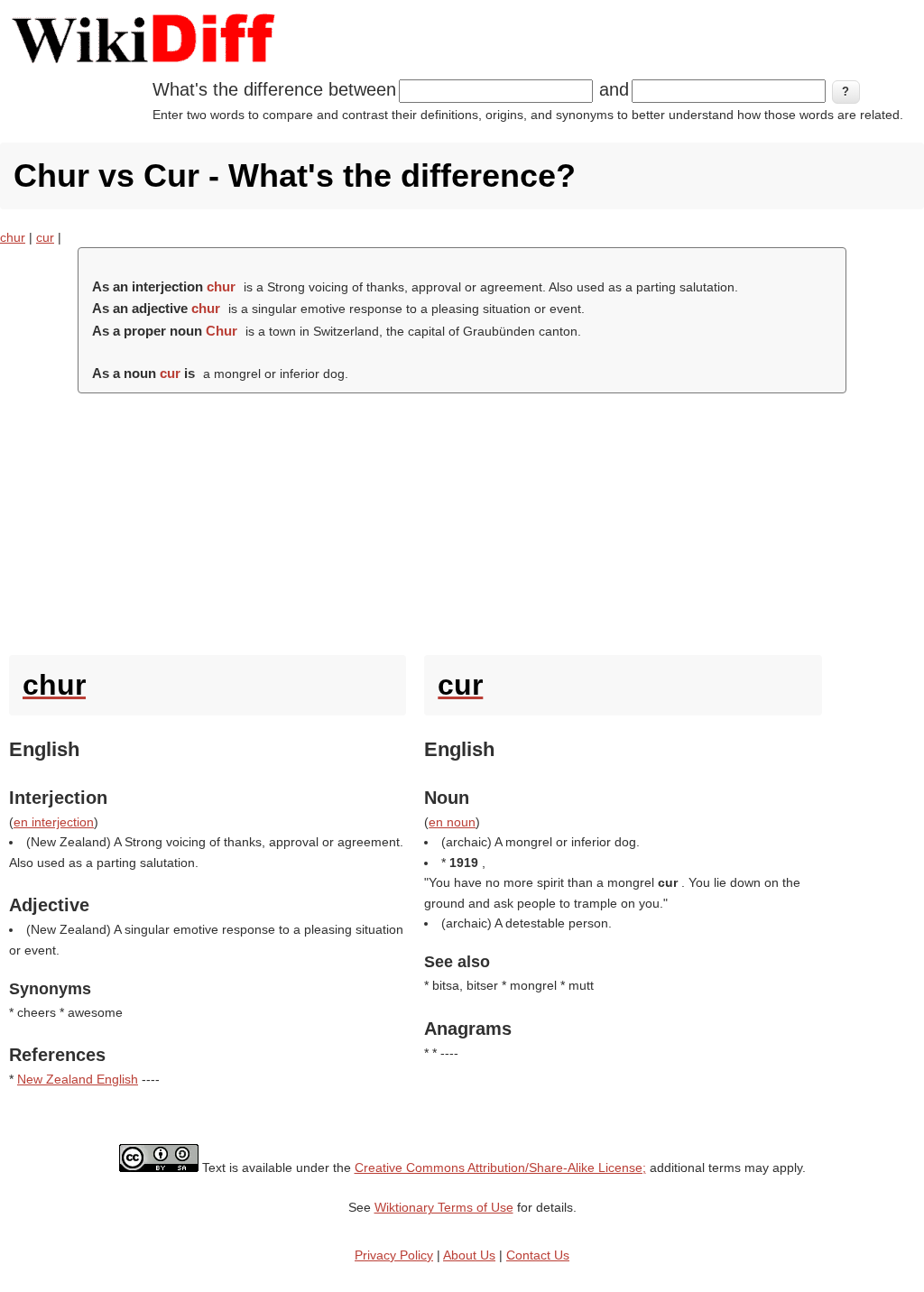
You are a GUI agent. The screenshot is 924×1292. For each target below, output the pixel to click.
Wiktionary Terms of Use (443, 1207)
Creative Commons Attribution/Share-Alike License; (500, 1167)
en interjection (54, 822)
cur (45, 237)
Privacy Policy (394, 1255)
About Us (469, 1255)
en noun (452, 822)
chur (12, 237)
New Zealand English (77, 1079)
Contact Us (537, 1255)
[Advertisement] (462, 519)
